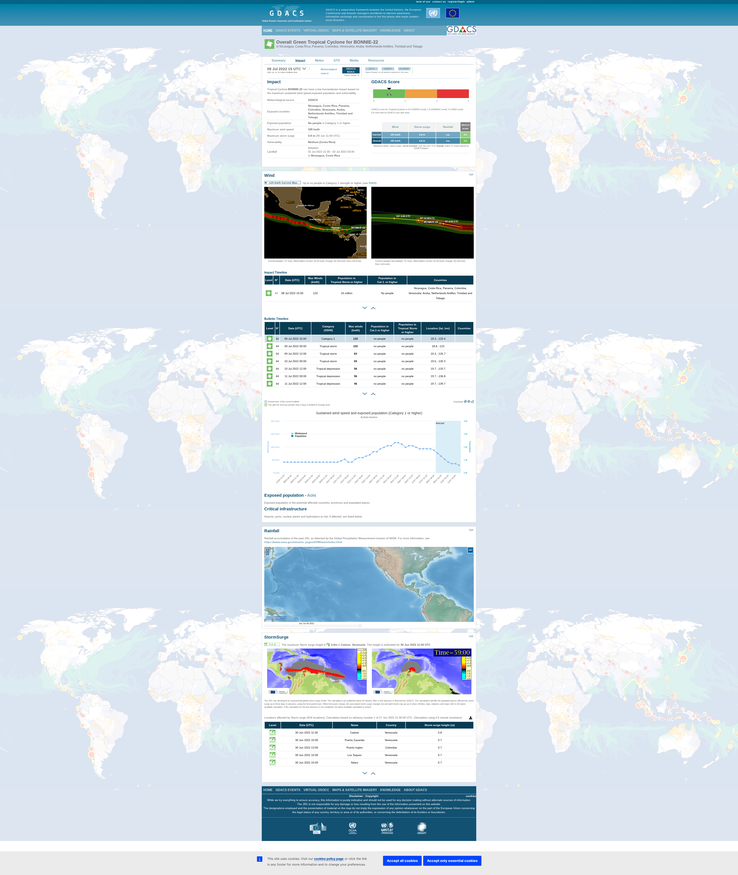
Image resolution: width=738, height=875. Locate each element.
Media (354, 60)
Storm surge (422, 126)
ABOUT (409, 30)
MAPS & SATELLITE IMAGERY (354, 30)
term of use (423, 1)
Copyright (371, 796)
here (407, 112)
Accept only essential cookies (452, 861)
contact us (439, 1)
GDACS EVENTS (288, 30)
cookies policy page (329, 859)
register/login (456, 1)
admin (470, 1)
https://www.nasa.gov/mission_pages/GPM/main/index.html (303, 542)
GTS (337, 60)
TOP (471, 174)
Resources (376, 60)
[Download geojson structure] (468, 402)
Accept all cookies (402, 861)
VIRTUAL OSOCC (316, 30)
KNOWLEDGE (390, 30)
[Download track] (472, 402)
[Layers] (470, 550)
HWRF (388, 68)
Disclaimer (356, 796)
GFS (371, 68)
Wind (395, 126)
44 (276, 293)
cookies (471, 796)
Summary (279, 60)
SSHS (372, 183)
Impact (300, 60)
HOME (268, 30)
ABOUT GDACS (415, 790)
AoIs (311, 495)
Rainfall (448, 126)
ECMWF (404, 68)
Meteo (319, 60)
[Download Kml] (465, 402)
